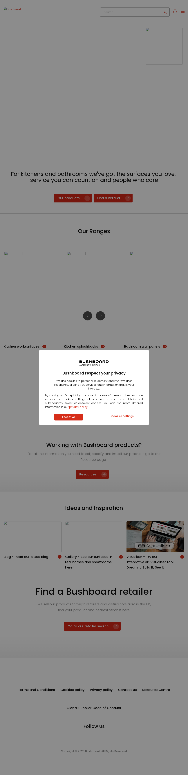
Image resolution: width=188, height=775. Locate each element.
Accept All (68, 417)
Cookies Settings (122, 416)
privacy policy (78, 407)
